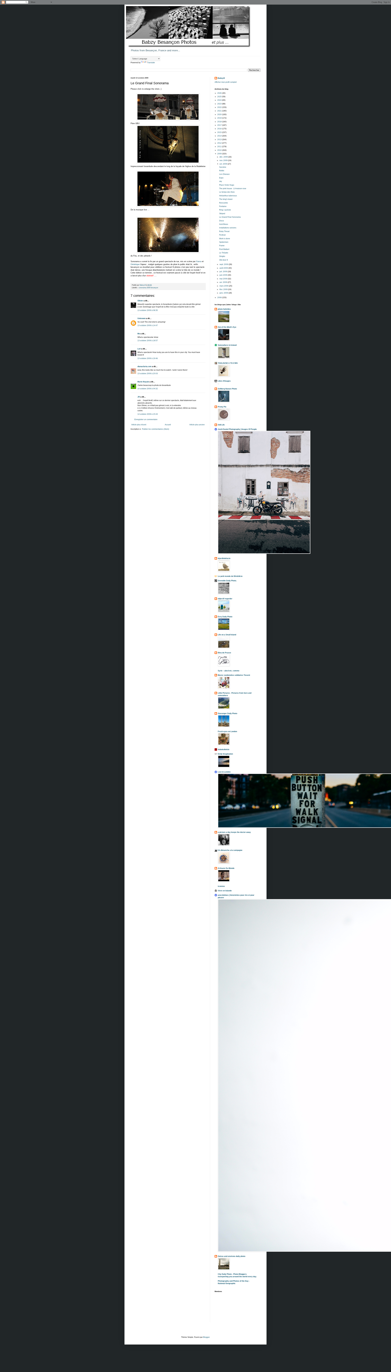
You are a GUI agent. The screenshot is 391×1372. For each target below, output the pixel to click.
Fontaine (223, 206)
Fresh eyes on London (227, 731)
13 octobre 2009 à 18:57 (147, 340)
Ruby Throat (224, 231)
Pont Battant (224, 249)
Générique (135, 264)
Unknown (141, 318)
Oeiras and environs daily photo (231, 1256)
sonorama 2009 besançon (148, 288)
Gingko (222, 256)
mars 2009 (224, 286)
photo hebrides (224, 309)
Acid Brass (223, 224)
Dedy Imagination (225, 754)
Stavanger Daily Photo (227, 713)
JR (138, 397)
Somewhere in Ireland (227, 345)
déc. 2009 (223, 157)
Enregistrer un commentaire (145, 419)
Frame (222, 246)
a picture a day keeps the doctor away (234, 832)
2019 (219, 118)
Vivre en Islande (225, 891)
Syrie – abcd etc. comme (228, 671)
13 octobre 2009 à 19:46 (147, 358)
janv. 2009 (223, 293)
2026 (219, 93)
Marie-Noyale (143, 382)
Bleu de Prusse (224, 653)
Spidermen (223, 242)
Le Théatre (223, 253)
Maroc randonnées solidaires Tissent (234, 675)
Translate (151, 63)
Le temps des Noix (227, 192)
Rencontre (223, 203)
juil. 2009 (223, 271)
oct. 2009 (223, 164)
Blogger (206, 1337)
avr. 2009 (223, 282)
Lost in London (224, 772)
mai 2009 (223, 279)
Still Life (221, 425)
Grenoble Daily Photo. (227, 581)
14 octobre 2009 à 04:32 (147, 389)
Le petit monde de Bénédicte (230, 576)
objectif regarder (225, 599)
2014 (219, 136)
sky (220, 181)
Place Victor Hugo (226, 185)
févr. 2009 (223, 289)
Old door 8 (223, 260)
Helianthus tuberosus (228, 196)
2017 (219, 125)
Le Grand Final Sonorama (230, 217)
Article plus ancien (197, 425)
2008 (219, 297)
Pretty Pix (222, 407)
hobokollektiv (223, 749)
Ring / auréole (225, 210)
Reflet (221, 171)
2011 (219, 146)
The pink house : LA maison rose (232, 188)
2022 (219, 107)
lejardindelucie (224, 558)
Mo (138, 334)
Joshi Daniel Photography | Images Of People (237, 429)
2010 (219, 150)
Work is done (224, 239)
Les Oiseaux (224, 174)
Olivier (140, 301)
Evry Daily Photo (225, 617)
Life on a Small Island (227, 635)
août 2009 (223, 268)
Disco (221, 221)
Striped (222, 213)
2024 (219, 100)
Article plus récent (138, 425)
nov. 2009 (223, 160)
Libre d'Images (224, 381)
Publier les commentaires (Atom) (155, 429)
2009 (219, 154)
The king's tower (226, 199)
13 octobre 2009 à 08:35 (147, 310)
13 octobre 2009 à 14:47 (147, 325)
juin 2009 (223, 275)
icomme (221, 886)
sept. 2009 (224, 264)
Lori (139, 349)
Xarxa (198, 261)
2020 (219, 114)
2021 (219, 111)
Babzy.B (221, 78)
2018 (219, 122)
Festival (222, 235)
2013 (219, 139)
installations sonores (227, 228)
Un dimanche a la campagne (230, 850)
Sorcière (222, 167)
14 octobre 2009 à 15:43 (147, 414)
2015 (219, 132)
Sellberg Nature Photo (227, 389)
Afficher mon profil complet (226, 82)
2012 (219, 143)
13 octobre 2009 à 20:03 (147, 373)
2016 (219, 129)
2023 (219, 104)
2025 (219, 97)
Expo (221, 178)
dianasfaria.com (144, 366)
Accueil (168, 425)
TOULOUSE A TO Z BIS (228, 363)
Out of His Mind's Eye (227, 327)
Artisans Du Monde (226, 868)
